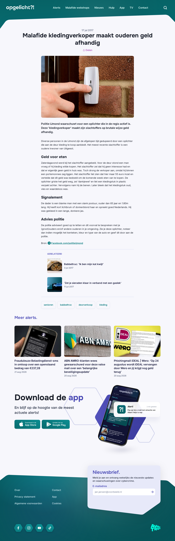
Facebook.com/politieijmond (67, 243)
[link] (20, 8)
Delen (89, 50)
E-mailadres (100, 486)
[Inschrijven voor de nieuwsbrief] (152, 492)
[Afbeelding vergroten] (129, 60)
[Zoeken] (165, 7)
